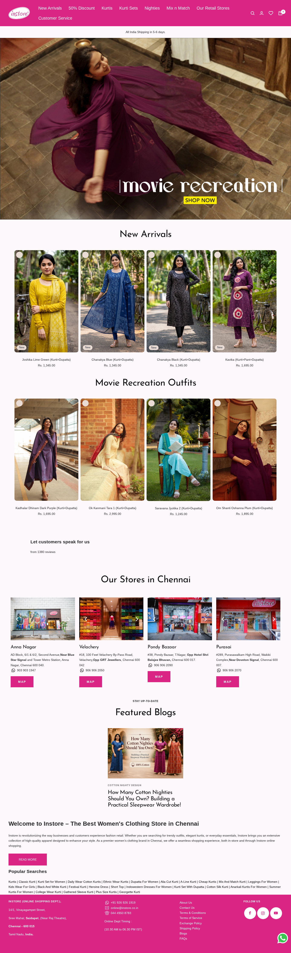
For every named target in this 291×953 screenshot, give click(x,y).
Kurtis (107, 8)
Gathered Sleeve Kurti (78, 892)
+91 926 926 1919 (123, 902)
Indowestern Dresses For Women (149, 886)
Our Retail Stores (213, 8)
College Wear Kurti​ (48, 892)
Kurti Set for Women (51, 881)
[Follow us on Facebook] (250, 913)
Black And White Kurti (51, 886)
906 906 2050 (95, 670)
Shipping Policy (190, 928)
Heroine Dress (98, 886)
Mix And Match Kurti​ (232, 881)
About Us (186, 902)
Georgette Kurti (129, 892)
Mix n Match (178, 8)
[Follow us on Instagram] (263, 913)
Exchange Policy (191, 923)
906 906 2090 (163, 665)
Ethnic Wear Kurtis (115, 881)
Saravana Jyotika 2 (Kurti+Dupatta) (178, 508)
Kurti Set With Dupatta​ (189, 886)
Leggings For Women (262, 881)
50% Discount (82, 8)
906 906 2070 (232, 670)
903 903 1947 (26, 670)
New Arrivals (50, 8)
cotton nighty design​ (124, 785)
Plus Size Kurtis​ (106, 892)
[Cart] (280, 13)
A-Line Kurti (188, 881)
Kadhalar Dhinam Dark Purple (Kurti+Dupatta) (46, 508)
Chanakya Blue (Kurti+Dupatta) (113, 359)
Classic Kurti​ (27, 881)
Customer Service (55, 18)
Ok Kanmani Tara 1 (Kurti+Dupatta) (112, 508)
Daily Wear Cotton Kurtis (84, 881)
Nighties (152, 8)
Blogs (183, 933)
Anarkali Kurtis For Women (248, 886)
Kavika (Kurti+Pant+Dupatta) (244, 359)
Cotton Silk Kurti (217, 886)
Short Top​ (117, 886)
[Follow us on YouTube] (276, 913)
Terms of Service (191, 918)
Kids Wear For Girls (22, 886)
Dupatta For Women (144, 881)
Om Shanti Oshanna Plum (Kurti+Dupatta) (244, 508)
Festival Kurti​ (77, 886)
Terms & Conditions (193, 912)
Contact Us (187, 907)
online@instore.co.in (124, 908)
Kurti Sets (128, 8)
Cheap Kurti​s (207, 881)
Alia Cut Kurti (169, 881)
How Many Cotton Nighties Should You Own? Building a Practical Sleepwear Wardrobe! (144, 799)
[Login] (262, 13)
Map (22, 681)
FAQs (183, 938)
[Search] (253, 13)
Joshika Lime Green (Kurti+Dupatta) (46, 359)
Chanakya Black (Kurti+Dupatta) (178, 359)
